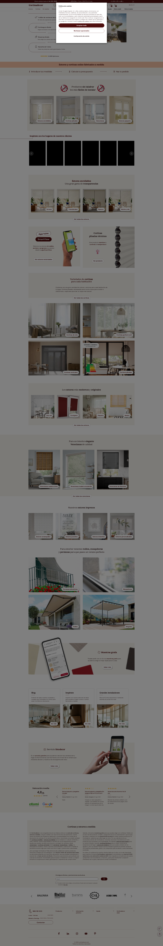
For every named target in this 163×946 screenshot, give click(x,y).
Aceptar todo (81, 25)
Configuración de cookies (81, 36)
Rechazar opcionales (81, 31)
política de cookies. (83, 21)
